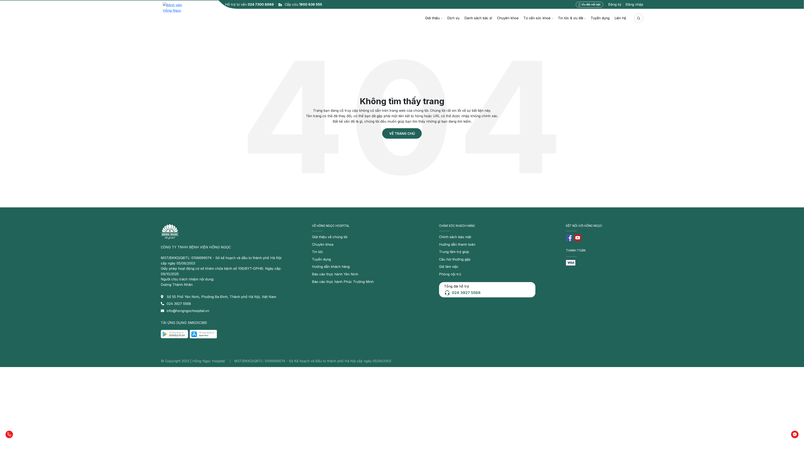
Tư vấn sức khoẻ (536, 18)
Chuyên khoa (507, 18)
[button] (9, 434)
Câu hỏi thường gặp (454, 259)
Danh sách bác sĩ (478, 18)
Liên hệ (620, 18)
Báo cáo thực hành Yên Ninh (335, 274)
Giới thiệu (432, 18)
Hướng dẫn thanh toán (457, 244)
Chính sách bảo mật (455, 237)
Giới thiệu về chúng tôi (329, 237)
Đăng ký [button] (614, 4)
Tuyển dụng (600, 18)
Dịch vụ (453, 18)
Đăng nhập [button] (634, 4)
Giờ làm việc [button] (448, 267)
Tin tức (317, 252)
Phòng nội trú (450, 274)
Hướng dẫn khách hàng (331, 267)
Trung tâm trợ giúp (454, 252)
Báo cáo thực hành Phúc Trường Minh (343, 282)
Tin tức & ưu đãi (570, 18)
